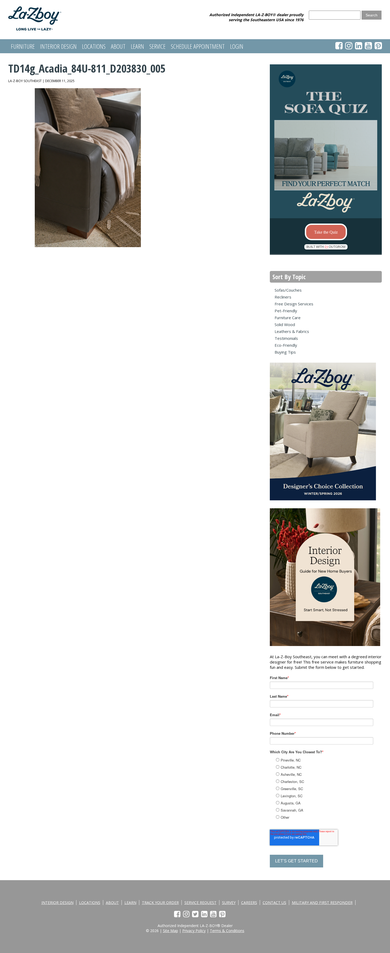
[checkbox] (331, 788)
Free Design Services (294, 303)
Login (236, 46)
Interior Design (58, 46)
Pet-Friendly (286, 310)
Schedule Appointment (198, 46)
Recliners (283, 297)
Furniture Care (288, 317)
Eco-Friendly (286, 345)
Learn (137, 46)
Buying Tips (285, 352)
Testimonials (286, 338)
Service (157, 46)
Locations (94, 46)
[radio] (332, 760)
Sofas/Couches (288, 290)
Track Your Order (160, 902)
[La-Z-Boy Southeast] (34, 29)
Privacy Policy (194, 930)
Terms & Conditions (227, 930)
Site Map (170, 930)
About (118, 46)
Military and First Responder (322, 902)
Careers (249, 902)
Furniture (23, 46)
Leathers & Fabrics (292, 331)
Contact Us (274, 902)
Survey (229, 902)
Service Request (200, 902)
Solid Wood (285, 324)
